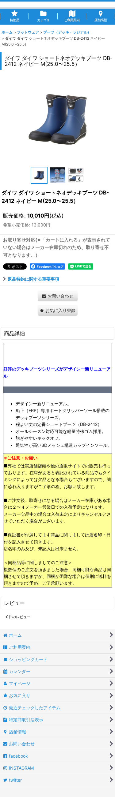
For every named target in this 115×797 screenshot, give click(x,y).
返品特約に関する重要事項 (33, 279)
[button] (39, 175)
